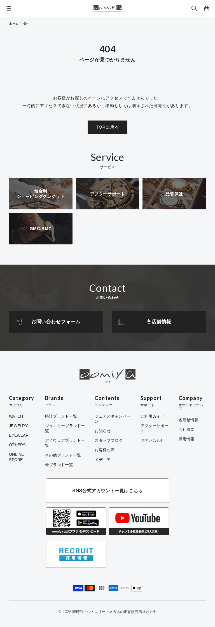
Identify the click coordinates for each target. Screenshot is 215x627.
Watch (16, 416)
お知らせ (103, 431)
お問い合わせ (153, 440)
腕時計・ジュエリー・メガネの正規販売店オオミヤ (114, 611)
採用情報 (187, 439)
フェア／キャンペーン (113, 419)
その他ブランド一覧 (63, 455)
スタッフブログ (109, 440)
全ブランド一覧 (59, 464)
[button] (194, 8)
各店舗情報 (159, 321)
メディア (103, 459)
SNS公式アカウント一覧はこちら (107, 490)
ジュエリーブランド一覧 (65, 428)
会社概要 (187, 429)
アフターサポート (155, 428)
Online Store (16, 457)
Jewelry (18, 426)
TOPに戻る (107, 127)
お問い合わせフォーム (56, 321)
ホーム (14, 23)
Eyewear (19, 435)
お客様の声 (104, 450)
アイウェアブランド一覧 (65, 443)
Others (17, 445)
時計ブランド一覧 (61, 416)
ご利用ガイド (153, 416)
